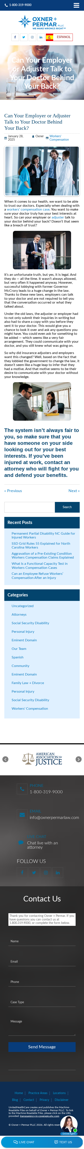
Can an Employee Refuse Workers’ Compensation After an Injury (37, 576)
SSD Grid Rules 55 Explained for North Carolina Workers (41, 545)
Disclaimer (61, 1100)
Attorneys (19, 614)
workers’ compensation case (28, 209)
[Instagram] (32, 37)
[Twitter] (24, 37)
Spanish (17, 657)
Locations (59, 1093)
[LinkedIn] (41, 37)
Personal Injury (23, 631)
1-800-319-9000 (46, 792)
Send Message (42, 1047)
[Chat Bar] (42, 1142)
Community (20, 666)
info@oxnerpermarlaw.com (54, 818)
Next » (74, 491)
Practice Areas (37, 1093)
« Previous (13, 491)
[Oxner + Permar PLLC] (42, 22)
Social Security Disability (30, 623)
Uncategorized (23, 606)
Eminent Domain (24, 640)
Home (19, 1093)
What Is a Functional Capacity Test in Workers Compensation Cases (40, 565)
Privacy (44, 1100)
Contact (28, 1100)
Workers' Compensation (30, 708)
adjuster (58, 217)
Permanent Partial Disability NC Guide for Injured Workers (43, 535)
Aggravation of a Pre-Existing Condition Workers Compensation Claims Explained (43, 555)
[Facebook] (15, 37)
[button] (5, 759)
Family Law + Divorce (28, 683)
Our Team (19, 648)
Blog (15, 1100)
